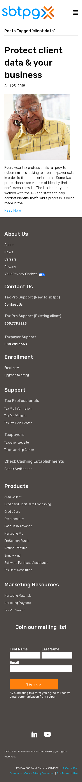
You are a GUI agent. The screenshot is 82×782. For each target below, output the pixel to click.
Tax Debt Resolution (18, 570)
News (8, 252)
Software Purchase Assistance (26, 563)
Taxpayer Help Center (19, 450)
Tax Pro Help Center (18, 423)
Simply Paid (12, 555)
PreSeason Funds (16, 541)
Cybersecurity (14, 519)
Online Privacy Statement (39, 773)
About (9, 245)
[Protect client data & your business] (37, 126)
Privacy (10, 267)
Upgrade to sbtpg (16, 375)
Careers (10, 259)
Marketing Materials (17, 596)
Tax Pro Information (17, 409)
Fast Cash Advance (18, 526)
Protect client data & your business (33, 62)
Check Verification (18, 469)
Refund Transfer (15, 548)
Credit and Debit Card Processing (27, 504)
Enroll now (11, 368)
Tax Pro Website (15, 416)
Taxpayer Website (16, 443)
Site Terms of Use (67, 773)
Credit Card (12, 512)
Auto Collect (12, 497)
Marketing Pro (13, 534)
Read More (12, 210)
